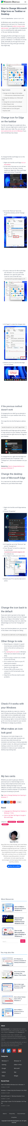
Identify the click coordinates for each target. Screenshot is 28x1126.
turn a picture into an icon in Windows (12, 131)
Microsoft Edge (12, 821)
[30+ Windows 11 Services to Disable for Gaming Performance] (7, 961)
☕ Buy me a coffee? (14, 866)
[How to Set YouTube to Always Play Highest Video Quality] (7, 974)
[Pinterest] (14, 802)
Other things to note (8, 104)
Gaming (4, 1064)
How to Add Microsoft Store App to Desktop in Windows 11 (20, 933)
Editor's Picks (18, 1064)
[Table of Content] (25, 90)
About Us (5, 1113)
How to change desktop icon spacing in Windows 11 (12, 467)
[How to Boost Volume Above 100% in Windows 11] (7, 999)
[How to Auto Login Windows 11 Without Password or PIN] (7, 987)
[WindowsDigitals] (10, 2)
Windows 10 (20, 821)
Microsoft (17, 1068)
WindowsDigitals (5, 1029)
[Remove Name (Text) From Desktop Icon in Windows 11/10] (7, 918)
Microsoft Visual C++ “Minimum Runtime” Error (13, 1096)
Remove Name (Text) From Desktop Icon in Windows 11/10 (19, 920)
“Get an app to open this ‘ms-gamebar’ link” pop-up (13, 1102)
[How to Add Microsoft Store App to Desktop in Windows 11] (7, 931)
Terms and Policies (21, 1113)
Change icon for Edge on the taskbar (12, 93)
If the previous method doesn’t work (14, 95)
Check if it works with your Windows (12, 106)
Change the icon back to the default (12, 102)
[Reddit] (11, 802)
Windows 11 (5, 824)
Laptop (4, 1072)
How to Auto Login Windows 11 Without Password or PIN (19, 986)
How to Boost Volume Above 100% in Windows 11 (20, 998)
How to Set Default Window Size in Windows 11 (13, 1084)
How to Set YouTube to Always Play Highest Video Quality (20, 973)
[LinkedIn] (8, 802)
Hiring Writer (14, 1117)
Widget (16, 1076)
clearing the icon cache (12, 652)
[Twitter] (5, 802)
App (15, 1072)
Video (3, 1076)
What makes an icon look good (11, 108)
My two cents (6, 110)
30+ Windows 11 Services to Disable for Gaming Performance (20, 960)
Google (4, 1068)
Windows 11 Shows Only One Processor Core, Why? (14, 1090)
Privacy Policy (12, 1113)
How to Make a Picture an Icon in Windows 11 (20, 908)
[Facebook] (2, 802)
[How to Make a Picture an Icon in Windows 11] (7, 907)
